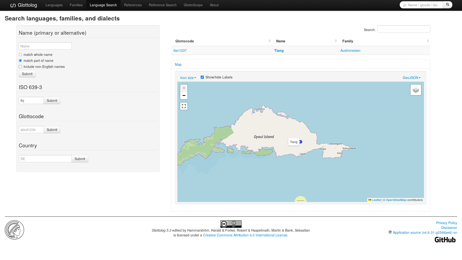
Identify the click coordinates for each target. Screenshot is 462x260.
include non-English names (44, 66)
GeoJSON (410, 77)
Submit (27, 73)
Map (178, 64)
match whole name (38, 54)
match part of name (38, 60)
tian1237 (180, 50)
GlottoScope (193, 4)
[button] (300, 141)
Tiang (279, 50)
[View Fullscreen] (183, 106)
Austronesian (350, 50)
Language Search (103, 4)
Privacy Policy (446, 222)
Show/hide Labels (218, 77)
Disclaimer (449, 227)
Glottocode (184, 41)
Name (280, 41)
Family (347, 41)
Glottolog (26, 4)
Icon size (187, 77)
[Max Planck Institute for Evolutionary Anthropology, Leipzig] (14, 229)
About (214, 4)
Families (76, 4)
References (133, 4)
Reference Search (163, 4)
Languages (54, 4)
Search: (370, 29)
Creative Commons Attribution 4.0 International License (245, 235)
